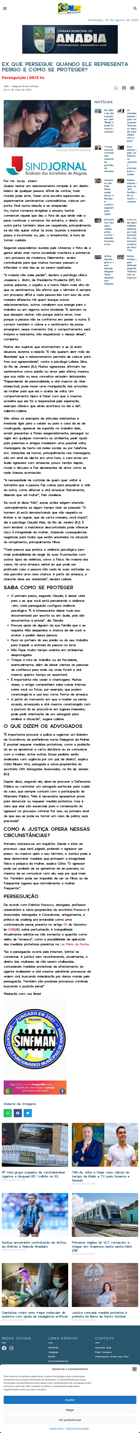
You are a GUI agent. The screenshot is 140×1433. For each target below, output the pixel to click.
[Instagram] (11, 1348)
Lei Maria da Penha (74, 944)
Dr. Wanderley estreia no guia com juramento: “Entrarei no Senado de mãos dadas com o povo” (133, 125)
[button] (134, 1369)
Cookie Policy (56, 1428)
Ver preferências (70, 1420)
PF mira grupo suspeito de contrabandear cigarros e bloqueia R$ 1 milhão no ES (33, 1174)
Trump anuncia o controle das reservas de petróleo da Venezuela (110, 159)
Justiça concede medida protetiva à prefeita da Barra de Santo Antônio (99, 1314)
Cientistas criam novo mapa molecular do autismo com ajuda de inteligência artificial (34, 1314)
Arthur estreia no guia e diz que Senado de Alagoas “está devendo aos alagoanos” (110, 269)
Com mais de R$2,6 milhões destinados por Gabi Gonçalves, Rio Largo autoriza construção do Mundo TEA (133, 235)
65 (65, 924)
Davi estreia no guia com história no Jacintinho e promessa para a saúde (133, 160)
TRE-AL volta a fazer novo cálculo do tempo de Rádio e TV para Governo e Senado (100, 1176)
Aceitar (70, 1400)
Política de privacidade (77, 1428)
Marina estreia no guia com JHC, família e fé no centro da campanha (133, 190)
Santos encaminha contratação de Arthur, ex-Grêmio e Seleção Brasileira (34, 1244)
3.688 (11, 929)
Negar (70, 1410)
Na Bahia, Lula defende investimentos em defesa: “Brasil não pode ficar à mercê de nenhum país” (112, 120)
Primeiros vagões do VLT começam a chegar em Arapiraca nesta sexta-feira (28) (102, 1246)
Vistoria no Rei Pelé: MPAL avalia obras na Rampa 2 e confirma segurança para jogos (110, 196)
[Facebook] (4, 1348)
